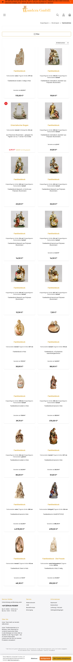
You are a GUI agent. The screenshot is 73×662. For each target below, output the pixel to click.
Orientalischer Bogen (19, 125)
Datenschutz (54, 605)
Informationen (55, 599)
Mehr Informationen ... (14, 660)
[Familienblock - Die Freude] (53, 544)
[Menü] (4, 15)
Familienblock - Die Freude (53, 559)
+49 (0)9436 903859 (10, 606)
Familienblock (19, 71)
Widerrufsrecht (30, 602)
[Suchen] (57, 15)
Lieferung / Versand (56, 607)
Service (28, 599)
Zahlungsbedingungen (57, 610)
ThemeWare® (52, 650)
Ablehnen (34, 658)
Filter (37, 34)
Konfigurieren (45, 658)
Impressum (54, 602)
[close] (70, 2)
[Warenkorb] (69, 15)
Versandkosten (32, 649)
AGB (27, 605)
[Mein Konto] (63, 15)
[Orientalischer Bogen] (19, 110)
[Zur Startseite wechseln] (36, 9)
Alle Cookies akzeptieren (61, 658)
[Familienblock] (19, 56)
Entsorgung (29, 610)
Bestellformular (30, 607)
